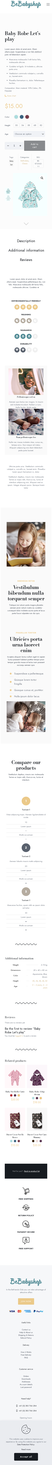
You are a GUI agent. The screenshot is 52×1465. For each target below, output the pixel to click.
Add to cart (34, 146)
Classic (25, 163)
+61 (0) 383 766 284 (27, 1405)
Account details (26, 1384)
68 (35, 125)
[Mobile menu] (48, 4)
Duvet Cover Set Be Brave (15, 1136)
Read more (26, 1449)
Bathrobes (24, 160)
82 (41, 125)
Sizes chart (11, 95)
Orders (26, 1376)
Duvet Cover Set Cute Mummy (37, 1136)
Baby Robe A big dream (37, 1093)
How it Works (26, 1352)
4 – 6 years (45, 986)
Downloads (26, 1379)
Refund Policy (26, 1338)
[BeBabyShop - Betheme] (26, 4)
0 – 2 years (37, 985)
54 (23, 125)
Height (7, 125)
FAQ (26, 1357)
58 (29, 125)
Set (11, 164)
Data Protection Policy (25, 1444)
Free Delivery (26, 1354)
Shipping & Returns (26, 1335)
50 (16, 125)
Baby (11, 161)
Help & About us (26, 1332)
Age (6, 134)
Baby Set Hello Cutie (15, 1091)
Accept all (26, 1456)
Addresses (26, 1381)
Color (7, 117)
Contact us (26, 1329)
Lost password (26, 1387)
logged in (19, 1035)
